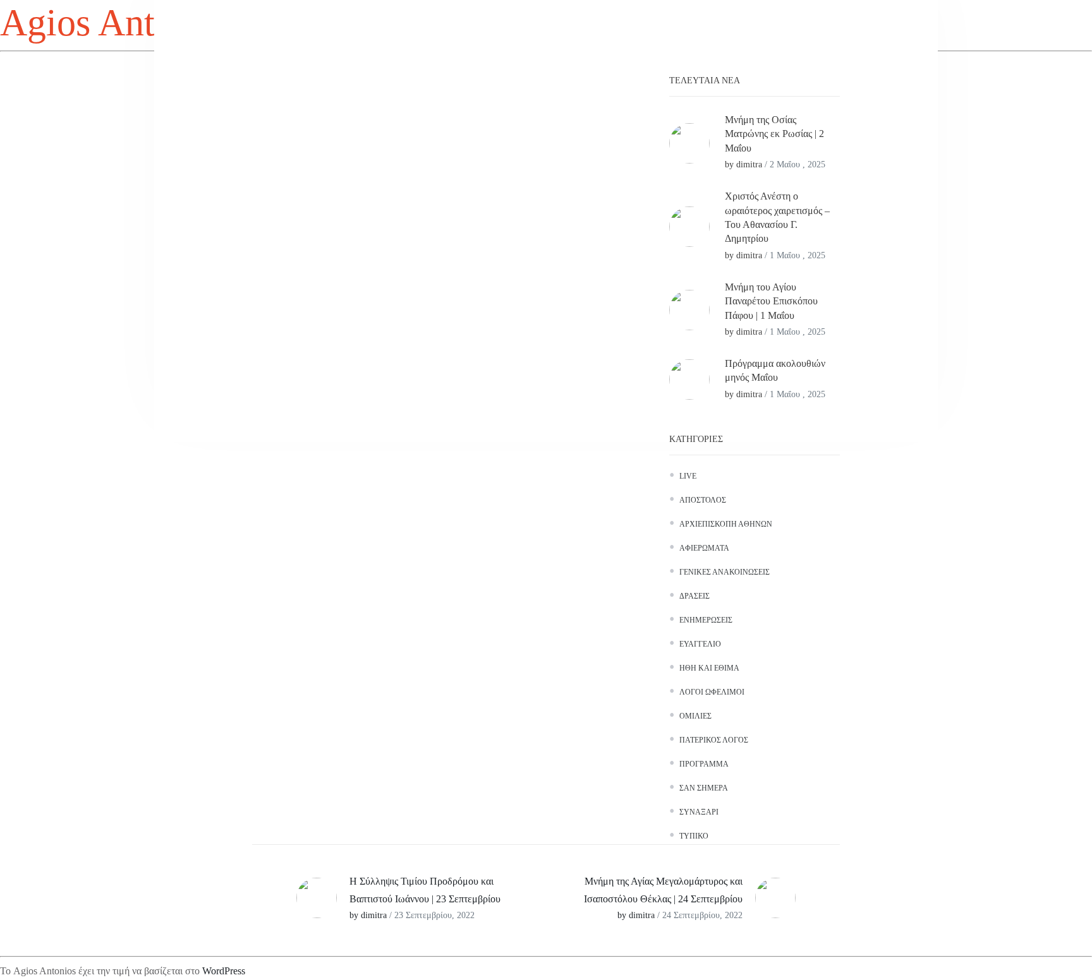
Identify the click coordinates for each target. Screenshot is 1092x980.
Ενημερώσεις (705, 620)
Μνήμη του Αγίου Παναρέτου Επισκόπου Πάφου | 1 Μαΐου (771, 301)
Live (687, 476)
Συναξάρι (699, 812)
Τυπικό (693, 836)
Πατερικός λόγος (713, 740)
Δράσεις (694, 596)
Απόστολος (702, 500)
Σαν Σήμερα (703, 788)
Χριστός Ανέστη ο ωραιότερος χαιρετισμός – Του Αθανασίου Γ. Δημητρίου (777, 217)
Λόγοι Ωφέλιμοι (711, 692)
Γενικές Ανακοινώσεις (724, 572)
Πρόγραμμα (704, 764)
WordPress (223, 970)
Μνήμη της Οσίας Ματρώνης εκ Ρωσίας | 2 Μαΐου (774, 133)
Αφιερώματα (704, 548)
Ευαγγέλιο (700, 644)
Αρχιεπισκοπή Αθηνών (725, 524)
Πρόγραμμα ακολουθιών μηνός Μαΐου (775, 370)
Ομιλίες (695, 716)
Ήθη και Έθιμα (709, 668)
